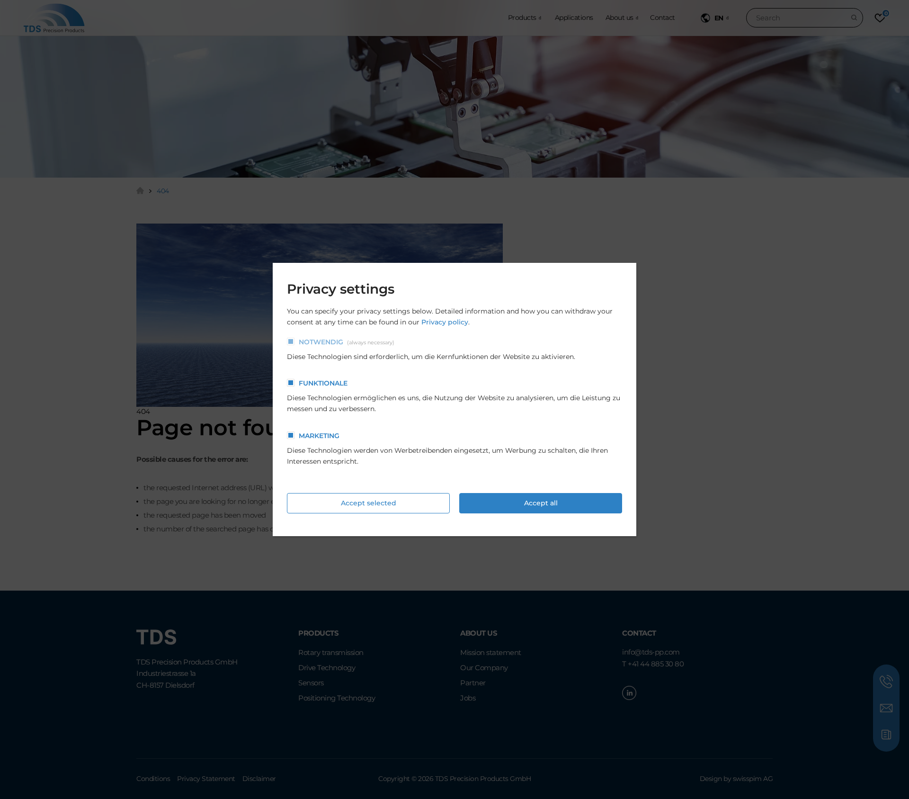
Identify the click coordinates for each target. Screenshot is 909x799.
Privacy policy (444, 322)
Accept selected (368, 503)
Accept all (541, 503)
